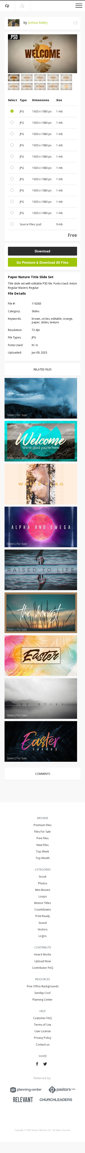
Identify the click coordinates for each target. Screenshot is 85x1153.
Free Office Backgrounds (42, 986)
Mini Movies (42, 890)
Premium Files (42, 825)
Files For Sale (42, 832)
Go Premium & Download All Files (42, 262)
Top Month (43, 858)
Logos (42, 936)
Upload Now (42, 961)
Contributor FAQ (42, 968)
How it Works (42, 954)
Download (42, 251)
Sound (43, 923)
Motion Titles (42, 903)
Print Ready (42, 916)
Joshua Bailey (38, 22)
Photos (42, 883)
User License (42, 1031)
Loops (43, 896)
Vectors (42, 929)
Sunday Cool (42, 993)
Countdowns (42, 909)
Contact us (42, 1044)
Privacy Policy (42, 1038)
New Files (42, 845)
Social (42, 876)
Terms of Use (42, 1025)
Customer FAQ (42, 1018)
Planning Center (42, 1000)
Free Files (42, 838)
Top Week (42, 851)
